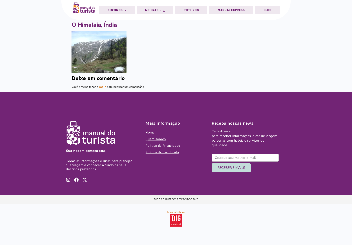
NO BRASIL (153, 10)
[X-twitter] (84, 180)
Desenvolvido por (176, 212)
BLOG (268, 10)
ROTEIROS (191, 10)
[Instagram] (68, 180)
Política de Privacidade (163, 146)
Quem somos (156, 139)
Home (150, 132)
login (102, 87)
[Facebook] (76, 180)
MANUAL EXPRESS (231, 10)
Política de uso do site (162, 152)
